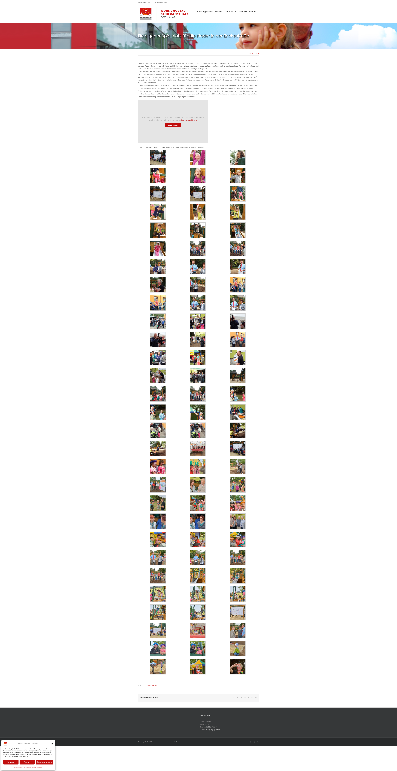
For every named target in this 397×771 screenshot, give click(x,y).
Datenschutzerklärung (30, 767)
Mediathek (154, 685)
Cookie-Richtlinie (18, 767)
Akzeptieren (11, 762)
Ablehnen (27, 762)
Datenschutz (187, 742)
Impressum (39, 767)
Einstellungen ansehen (44, 762)
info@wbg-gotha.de (160, 3)
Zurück (250, 54)
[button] (52, 744)
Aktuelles (148, 685)
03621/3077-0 (147, 3)
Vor (256, 54)
